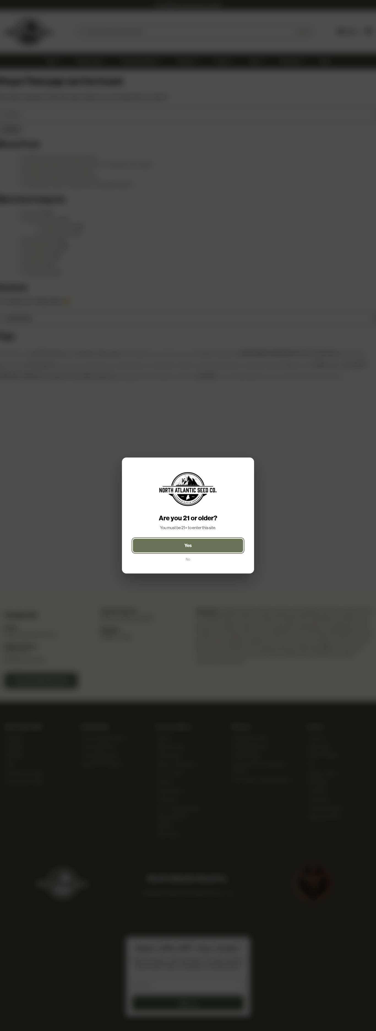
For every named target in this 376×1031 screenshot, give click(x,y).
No (188, 559)
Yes (188, 545)
